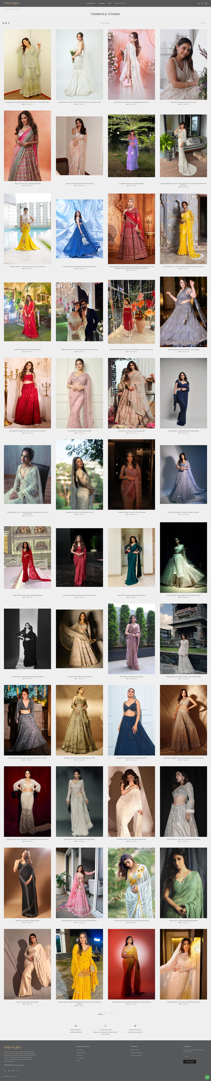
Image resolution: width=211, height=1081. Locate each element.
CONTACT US (120, 3)
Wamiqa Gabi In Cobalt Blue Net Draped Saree (183, 431)
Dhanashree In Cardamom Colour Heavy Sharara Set (183, 676)
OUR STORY (90, 3)
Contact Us (80, 1055)
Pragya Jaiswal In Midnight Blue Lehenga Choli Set (79, 266)
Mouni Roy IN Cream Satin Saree (27, 1002)
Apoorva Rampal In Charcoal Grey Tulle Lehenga (183, 349)
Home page (80, 1050)
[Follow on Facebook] (5, 1071)
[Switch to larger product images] (3, 23)
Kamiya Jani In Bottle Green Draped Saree (132, 595)
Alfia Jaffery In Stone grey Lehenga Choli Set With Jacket (27, 758)
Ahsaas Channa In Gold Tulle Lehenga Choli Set (79, 758)
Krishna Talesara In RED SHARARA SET (27, 349)
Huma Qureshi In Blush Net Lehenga (79, 676)
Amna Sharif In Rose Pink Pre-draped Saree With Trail (131, 102)
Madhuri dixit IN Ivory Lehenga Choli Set (27, 183)
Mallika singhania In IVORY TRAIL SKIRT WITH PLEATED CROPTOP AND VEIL (183, 184)
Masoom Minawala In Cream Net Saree (183, 102)
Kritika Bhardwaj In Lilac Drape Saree (131, 183)
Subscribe (190, 1061)
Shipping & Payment (136, 1052)
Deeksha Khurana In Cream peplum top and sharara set (79, 349)
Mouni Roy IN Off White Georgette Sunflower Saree (131, 920)
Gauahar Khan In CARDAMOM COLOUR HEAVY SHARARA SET (27, 102)
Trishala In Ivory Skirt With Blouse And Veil (79, 512)
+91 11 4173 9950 (19, 1065)
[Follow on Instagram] (13, 1071)
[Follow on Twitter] (9, 1071)
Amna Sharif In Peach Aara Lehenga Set (131, 431)
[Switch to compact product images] (9, 23)
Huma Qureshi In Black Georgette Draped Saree (27, 676)
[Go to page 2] (110, 1012)
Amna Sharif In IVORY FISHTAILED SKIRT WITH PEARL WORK (79, 102)
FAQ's (78, 1060)
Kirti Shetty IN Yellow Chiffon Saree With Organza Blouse (131, 1002)
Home (5, 9)
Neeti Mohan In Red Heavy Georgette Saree (27, 595)
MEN (110, 3)
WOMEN (101, 3)
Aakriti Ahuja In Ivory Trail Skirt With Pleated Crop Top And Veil (27, 839)
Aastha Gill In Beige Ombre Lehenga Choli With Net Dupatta (183, 758)
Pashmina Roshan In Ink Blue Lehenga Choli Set (183, 512)
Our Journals (80, 1058)
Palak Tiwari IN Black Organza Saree (27, 920)
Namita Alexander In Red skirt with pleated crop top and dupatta (131, 349)
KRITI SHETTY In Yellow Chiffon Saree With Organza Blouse (183, 266)
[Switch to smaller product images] (6, 23)
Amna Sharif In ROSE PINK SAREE (79, 431)
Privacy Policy (134, 1050)
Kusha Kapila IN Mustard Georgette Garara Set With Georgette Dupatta (79, 1002)
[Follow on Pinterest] (17, 1071)
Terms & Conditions (136, 1055)
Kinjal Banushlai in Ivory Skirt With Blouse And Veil (183, 1002)
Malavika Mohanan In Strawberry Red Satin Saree (79, 595)
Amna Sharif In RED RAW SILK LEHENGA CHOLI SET (27, 431)
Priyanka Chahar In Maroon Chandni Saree (131, 512)
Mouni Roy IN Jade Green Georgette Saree (183, 920)
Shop (10, 9)
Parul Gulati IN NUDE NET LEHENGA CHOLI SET (183, 839)
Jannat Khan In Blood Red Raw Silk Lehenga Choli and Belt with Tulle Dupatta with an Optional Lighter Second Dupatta (131, 267)
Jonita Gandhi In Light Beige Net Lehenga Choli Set (183, 595)
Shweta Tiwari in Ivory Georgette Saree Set (131, 839)
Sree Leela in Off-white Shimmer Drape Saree (79, 839)
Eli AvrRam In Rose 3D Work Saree (131, 676)
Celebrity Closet (17, 9)
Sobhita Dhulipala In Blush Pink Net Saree (79, 183)
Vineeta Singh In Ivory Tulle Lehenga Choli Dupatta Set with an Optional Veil (27, 513)
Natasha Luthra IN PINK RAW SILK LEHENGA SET (79, 920)
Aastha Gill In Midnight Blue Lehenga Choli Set (131, 758)
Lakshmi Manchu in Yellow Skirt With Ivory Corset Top (27, 266)
